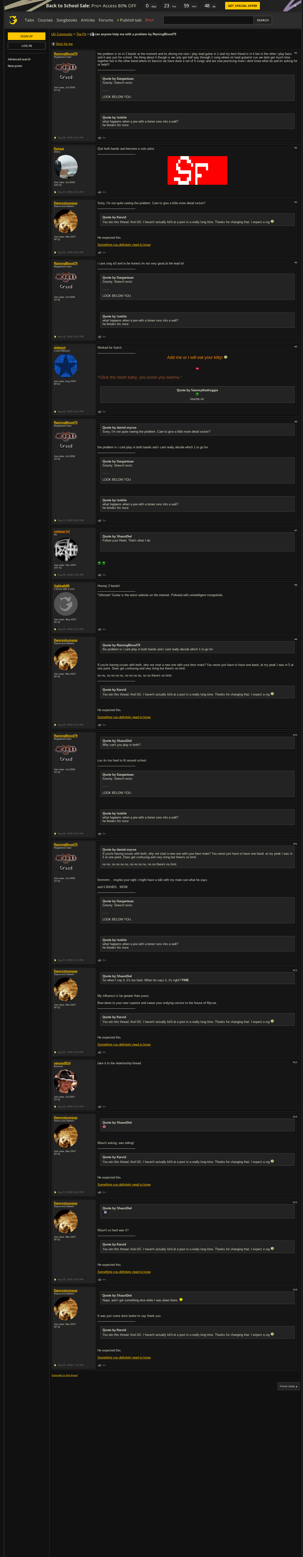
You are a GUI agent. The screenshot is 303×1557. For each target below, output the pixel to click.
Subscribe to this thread (65, 1375)
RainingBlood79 (65, 54)
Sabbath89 (61, 586)
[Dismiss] (295, 5)
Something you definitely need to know (124, 244)
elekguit (60, 347)
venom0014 (62, 1063)
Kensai (59, 148)
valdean (59, 531)
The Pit (81, 34)
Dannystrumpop (65, 203)
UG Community (61, 34)
